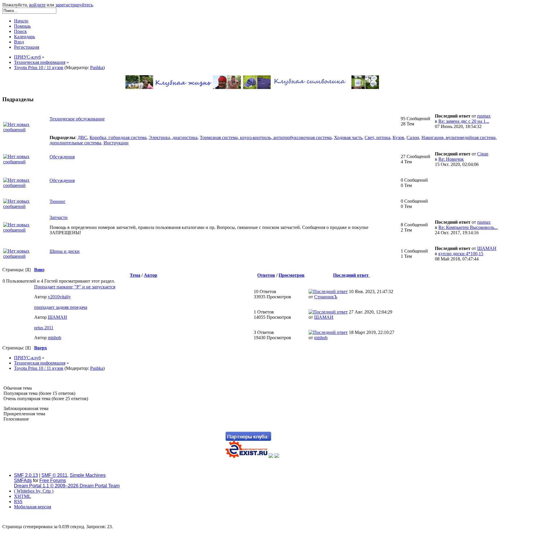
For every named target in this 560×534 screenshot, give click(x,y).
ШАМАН (486, 248)
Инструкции (116, 142)
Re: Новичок (451, 159)
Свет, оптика (377, 137)
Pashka (96, 67)
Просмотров (291, 275)
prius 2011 (43, 327)
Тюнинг (58, 201)
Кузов (398, 137)
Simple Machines (88, 475)
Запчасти (59, 217)
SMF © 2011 (54, 475)
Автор (150, 275)
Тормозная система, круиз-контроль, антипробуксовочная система (266, 137)
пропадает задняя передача (60, 307)
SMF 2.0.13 (26, 475)
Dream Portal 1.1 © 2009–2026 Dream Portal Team (67, 485)
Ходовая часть (348, 137)
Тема (135, 275)
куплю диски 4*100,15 (460, 253)
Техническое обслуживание (77, 118)
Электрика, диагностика (173, 137)
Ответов (266, 275)
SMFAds (23, 480)
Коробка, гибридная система (118, 137)
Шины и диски (65, 251)
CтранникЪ (325, 296)
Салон (413, 137)
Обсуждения (62, 156)
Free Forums (52, 480)
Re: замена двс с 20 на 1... (463, 121)
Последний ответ (351, 275)
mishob (54, 337)
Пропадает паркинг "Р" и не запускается (74, 286)
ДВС (82, 137)
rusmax (484, 115)
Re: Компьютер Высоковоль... (468, 227)
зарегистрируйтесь (74, 4)
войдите (37, 4)
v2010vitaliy (59, 296)
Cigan (482, 153)
